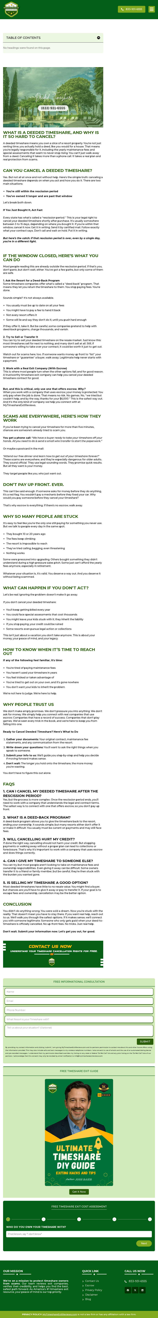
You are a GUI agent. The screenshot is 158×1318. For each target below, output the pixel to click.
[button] (151, 9)
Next (144, 1243)
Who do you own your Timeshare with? (36, 1227)
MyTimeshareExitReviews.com (60, 1314)
